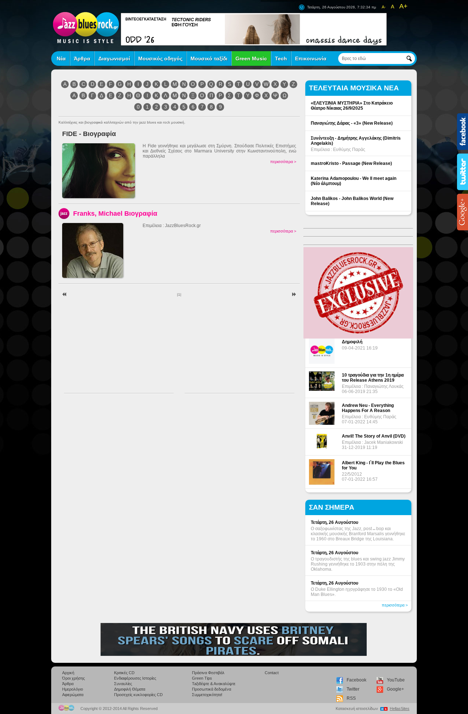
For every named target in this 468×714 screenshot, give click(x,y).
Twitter (353, 689)
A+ (403, 6)
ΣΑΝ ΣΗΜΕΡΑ (331, 507)
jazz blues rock (86, 27)
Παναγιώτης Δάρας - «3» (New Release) (352, 123)
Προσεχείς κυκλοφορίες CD (138, 694)
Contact (272, 672)
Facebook (356, 680)
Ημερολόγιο (72, 689)
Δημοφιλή (352, 341)
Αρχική (68, 672)
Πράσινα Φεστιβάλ (208, 672)
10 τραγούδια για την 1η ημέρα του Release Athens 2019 (373, 378)
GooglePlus (462, 212)
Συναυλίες (123, 683)
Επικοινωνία (311, 58)
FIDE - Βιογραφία (89, 133)
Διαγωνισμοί (114, 58)
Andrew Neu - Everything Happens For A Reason (368, 408)
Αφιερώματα (72, 694)
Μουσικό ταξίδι (208, 58)
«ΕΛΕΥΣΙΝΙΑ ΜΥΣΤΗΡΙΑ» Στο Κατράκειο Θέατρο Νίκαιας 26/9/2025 (352, 106)
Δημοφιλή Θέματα (129, 689)
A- (384, 7)
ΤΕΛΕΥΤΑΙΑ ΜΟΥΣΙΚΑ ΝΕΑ (354, 88)
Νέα (61, 58)
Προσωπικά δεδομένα (211, 689)
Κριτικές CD (124, 672)
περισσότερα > (283, 161)
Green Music (251, 58)
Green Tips (202, 678)
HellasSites (400, 708)
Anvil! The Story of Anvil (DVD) (373, 436)
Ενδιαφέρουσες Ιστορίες (135, 678)
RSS (351, 698)
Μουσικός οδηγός (160, 58)
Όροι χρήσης (73, 678)
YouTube (396, 680)
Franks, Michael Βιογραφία (115, 213)
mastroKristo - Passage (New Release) (351, 163)
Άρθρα (82, 58)
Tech (281, 58)
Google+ (395, 689)
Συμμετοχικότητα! (207, 694)
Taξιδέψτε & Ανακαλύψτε (213, 683)
